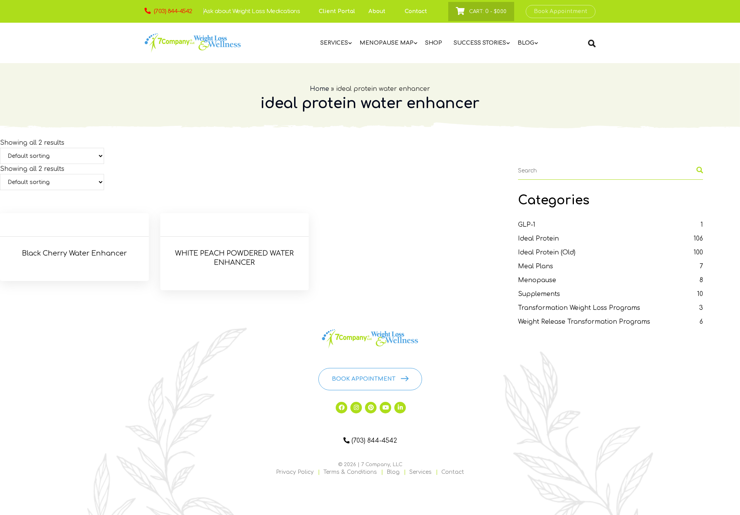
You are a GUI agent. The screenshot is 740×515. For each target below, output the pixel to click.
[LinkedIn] (400, 407)
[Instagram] (356, 407)
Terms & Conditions (350, 472)
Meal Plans (535, 266)
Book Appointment (560, 11)
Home (319, 88)
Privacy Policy (295, 472)
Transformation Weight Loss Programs (579, 307)
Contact (416, 11)
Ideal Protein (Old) (546, 252)
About (376, 11)
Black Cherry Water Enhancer (74, 253)
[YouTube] (385, 407)
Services (420, 472)
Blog (393, 472)
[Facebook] (341, 407)
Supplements (539, 294)
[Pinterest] (371, 407)
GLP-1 (526, 224)
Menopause (537, 280)
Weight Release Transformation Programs (584, 321)
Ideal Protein (538, 238)
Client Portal (337, 11)
